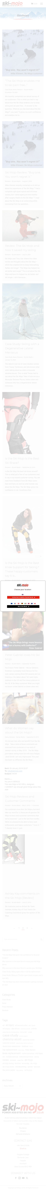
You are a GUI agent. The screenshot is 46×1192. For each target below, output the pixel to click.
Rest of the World (22, 606)
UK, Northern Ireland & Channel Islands (22, 597)
